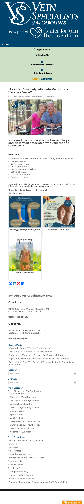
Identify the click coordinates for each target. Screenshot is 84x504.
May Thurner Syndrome (22, 428)
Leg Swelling (16, 418)
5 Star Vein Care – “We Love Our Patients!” (29, 348)
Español (46, 78)
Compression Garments (42, 65)
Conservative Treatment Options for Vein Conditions (35, 355)
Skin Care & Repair (43, 73)
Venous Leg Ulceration (21, 404)
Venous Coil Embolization (21, 478)
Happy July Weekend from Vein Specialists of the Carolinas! (39, 358)
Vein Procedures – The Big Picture (25, 440)
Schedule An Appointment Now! (30, 295)
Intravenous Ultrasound (20, 475)
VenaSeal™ (14, 447)
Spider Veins (16, 414)
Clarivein (13, 444)
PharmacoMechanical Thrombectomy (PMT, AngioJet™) (37, 482)
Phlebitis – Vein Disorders (23, 397)
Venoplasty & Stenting (19, 454)
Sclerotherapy (15, 451)
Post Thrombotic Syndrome (24, 400)
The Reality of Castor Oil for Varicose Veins (30, 351)
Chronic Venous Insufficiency (25, 425)
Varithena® (14, 468)
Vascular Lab (15, 461)
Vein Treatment (48, 96)
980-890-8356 (18, 317)
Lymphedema (17, 411)
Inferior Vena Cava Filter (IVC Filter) (26, 458)
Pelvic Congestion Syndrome (25, 407)
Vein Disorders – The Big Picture (25, 391)
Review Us (43, 55)
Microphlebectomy (18, 471)
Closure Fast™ (15, 464)
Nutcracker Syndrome (21, 432)
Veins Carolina (16, 96)
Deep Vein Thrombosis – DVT (25, 421)
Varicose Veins (36, 96)
